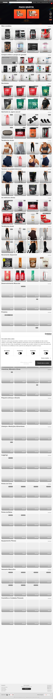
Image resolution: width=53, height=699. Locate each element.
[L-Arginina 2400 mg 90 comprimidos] (33, 390)
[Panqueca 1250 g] (20, 418)
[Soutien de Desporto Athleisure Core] (7, 504)
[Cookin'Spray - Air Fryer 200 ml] (33, 418)
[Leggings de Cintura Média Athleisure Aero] (20, 476)
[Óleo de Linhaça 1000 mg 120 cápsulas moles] (7, 377)
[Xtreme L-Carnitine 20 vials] (33, 47)
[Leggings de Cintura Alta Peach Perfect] (20, 234)
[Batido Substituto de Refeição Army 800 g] (7, 291)
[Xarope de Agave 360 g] (33, 434)
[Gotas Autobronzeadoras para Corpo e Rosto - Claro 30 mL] (7, 606)
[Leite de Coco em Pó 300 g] (7, 418)
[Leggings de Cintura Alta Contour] (45, 177)
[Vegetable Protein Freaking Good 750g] (33, 447)
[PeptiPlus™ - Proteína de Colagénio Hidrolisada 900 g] (45, 47)
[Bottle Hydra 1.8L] (7, 549)
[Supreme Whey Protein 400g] (7, 104)
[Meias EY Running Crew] (33, 590)
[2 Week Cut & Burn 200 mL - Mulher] (33, 606)
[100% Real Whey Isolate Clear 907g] (33, 320)
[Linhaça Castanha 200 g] (45, 406)
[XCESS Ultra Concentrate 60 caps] (7, 34)
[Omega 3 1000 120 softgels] (20, 190)
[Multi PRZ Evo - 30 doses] (20, 47)
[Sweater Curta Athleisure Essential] (45, 504)
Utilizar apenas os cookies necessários (26, 363)
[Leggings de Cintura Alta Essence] (20, 177)
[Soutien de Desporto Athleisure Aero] (45, 148)
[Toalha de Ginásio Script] (33, 561)
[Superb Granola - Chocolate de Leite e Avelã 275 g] (33, 263)
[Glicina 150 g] (7, 304)
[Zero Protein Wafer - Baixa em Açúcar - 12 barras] (20, 218)
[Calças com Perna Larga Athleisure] (33, 533)
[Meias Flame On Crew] (7, 590)
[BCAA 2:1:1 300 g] (33, 304)
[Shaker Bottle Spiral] (7, 120)
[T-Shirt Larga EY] (20, 491)
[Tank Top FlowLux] (33, 491)
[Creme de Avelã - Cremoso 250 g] (7, 47)
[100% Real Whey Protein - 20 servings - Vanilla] (33, 91)
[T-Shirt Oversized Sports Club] (45, 104)
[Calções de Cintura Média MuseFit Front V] (45, 161)
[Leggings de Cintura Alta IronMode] (33, 476)
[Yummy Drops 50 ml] (7, 434)
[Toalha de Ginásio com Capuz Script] (45, 590)
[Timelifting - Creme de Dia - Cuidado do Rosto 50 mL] (33, 619)
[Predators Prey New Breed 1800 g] (33, 34)
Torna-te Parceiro (3, 688)
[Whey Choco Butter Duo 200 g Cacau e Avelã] (45, 34)
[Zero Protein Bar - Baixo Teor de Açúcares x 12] (7, 205)
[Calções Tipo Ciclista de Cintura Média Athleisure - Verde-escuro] (45, 520)
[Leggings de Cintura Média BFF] (20, 247)
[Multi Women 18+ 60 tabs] (45, 205)
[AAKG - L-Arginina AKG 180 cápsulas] (33, 291)
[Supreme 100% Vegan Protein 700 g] (45, 91)
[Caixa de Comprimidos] (7, 132)
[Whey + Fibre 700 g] (45, 291)
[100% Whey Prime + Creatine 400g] (33, 177)
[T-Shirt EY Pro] (45, 577)
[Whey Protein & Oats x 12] (45, 218)
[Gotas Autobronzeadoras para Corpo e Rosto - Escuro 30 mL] (45, 619)
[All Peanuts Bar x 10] (7, 447)
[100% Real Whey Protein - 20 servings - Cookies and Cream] (7, 91)
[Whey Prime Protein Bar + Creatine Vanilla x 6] (20, 320)
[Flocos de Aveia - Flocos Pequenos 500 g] (7, 275)
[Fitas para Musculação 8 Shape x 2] (33, 120)
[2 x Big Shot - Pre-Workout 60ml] (20, 275)
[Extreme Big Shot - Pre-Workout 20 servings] (7, 218)
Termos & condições (3, 689)
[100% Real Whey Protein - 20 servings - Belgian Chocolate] (20, 91)
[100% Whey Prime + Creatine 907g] (33, 190)
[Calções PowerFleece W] (45, 533)
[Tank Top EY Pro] (20, 577)
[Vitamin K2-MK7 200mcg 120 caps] (45, 275)
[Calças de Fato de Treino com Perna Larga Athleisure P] (45, 190)
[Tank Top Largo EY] (7, 491)
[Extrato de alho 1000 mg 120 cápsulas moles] (20, 390)
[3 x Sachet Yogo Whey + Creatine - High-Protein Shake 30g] (20, 291)
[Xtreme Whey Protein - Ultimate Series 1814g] (45, 304)
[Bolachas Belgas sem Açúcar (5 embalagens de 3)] (45, 434)
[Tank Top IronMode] (20, 590)
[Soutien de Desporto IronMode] (33, 504)
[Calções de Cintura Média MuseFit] (7, 161)
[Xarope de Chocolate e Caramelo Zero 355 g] (20, 263)
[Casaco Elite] (20, 504)
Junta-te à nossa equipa (4, 687)
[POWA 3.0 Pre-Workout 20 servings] (7, 263)
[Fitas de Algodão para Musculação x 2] (20, 561)
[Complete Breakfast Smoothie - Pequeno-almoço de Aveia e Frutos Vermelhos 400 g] (20, 434)
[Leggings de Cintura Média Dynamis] (45, 476)
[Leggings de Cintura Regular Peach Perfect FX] (33, 148)
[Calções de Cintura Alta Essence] (7, 520)
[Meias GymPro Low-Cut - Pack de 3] (45, 120)
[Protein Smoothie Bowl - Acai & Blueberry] (20, 447)
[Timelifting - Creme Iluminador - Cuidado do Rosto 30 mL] (20, 619)
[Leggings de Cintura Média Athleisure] (33, 247)
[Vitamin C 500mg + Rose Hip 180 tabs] (7, 390)
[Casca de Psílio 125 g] (20, 377)
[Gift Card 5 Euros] (20, 549)
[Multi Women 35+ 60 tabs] (20, 205)
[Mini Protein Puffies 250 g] (20, 406)
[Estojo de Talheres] (45, 561)
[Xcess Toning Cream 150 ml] (20, 606)
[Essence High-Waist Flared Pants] (7, 190)
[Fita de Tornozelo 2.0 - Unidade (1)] (45, 549)
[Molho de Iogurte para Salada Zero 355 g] (33, 275)
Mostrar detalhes (45, 358)
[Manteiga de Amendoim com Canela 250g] (33, 406)
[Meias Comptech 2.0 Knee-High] (20, 120)
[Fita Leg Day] (33, 549)
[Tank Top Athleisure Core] (45, 491)
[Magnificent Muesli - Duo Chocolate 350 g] (45, 263)
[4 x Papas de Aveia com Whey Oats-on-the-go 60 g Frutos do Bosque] (45, 418)
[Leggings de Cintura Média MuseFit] (20, 148)
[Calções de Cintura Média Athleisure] (7, 533)
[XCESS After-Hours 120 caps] (20, 34)
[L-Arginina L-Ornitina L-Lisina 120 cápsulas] (20, 304)
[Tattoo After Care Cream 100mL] (7, 619)
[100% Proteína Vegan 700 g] (20, 104)
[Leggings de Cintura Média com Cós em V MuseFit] (7, 476)
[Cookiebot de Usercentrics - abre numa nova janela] (46, 334)
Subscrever (26, 688)
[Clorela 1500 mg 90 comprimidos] (45, 377)
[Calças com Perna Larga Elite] (20, 533)
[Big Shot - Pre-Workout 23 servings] (20, 132)
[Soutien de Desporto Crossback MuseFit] (7, 148)
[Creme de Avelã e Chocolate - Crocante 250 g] (33, 132)
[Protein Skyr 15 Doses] (33, 218)
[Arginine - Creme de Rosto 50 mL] (45, 606)
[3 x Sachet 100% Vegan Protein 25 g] (33, 104)
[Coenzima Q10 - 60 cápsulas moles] (33, 377)
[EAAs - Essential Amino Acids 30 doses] (45, 132)
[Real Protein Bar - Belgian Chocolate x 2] (7, 320)
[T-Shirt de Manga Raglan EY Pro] (33, 577)
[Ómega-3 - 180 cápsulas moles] (45, 390)
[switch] (20, 353)
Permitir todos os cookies (43, 363)
